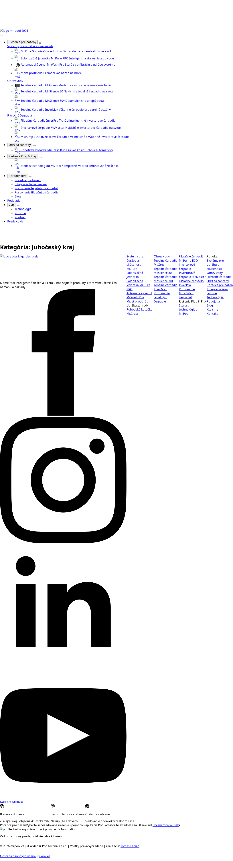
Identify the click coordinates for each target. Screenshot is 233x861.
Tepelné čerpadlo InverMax (165, 287)
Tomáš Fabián (130, 846)
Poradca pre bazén (220, 285)
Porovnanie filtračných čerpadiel (187, 293)
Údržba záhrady (20, 145)
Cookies (44, 856)
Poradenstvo (17, 176)
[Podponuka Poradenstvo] (30, 176)
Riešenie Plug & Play (22, 156)
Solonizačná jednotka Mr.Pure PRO (138, 285)
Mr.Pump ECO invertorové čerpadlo (188, 265)
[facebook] (63, 415)
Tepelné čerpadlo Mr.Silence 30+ (165, 279)
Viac (11, 205)
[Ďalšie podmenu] (18, 205)
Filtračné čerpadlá (19, 115)
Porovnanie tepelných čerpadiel (162, 297)
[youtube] (63, 798)
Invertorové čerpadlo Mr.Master (192, 275)
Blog (210, 305)
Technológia (215, 297)
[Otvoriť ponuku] (1, 35)
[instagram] (63, 542)
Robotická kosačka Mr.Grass (139, 311)
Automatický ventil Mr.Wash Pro (139, 295)
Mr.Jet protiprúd (137, 301)
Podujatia (13, 201)
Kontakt (212, 314)
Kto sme (212, 309)
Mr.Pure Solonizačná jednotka (135, 273)
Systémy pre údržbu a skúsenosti (30, 46)
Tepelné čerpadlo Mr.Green (165, 263)
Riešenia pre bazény (22, 42)
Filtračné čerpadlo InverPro (191, 283)
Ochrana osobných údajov (18, 856)
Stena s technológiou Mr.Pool (188, 309)
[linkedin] (63, 670)
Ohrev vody (15, 81)
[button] (2, 233)
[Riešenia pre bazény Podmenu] (39, 43)
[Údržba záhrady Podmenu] (34, 145)
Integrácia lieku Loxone (217, 291)
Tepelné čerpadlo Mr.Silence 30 (165, 271)
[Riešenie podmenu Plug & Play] (40, 157)
